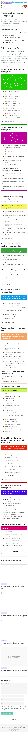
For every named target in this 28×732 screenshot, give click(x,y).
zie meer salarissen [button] (8, 238)
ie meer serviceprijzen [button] (9, 322)
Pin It (2, 553)
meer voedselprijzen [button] (9, 121)
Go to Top (13, 730)
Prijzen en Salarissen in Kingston (14, 616)
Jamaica (4, 583)
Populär (14, 719)
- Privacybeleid (15, 728)
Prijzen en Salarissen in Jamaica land (14, 671)
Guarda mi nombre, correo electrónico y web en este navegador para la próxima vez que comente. (14, 708)
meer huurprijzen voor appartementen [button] (13, 479)
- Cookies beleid (17, 727)
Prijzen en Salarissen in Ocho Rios (12, 587)
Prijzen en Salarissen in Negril (13, 643)
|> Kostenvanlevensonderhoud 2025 (9, 726)
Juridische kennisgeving (8, 727)
